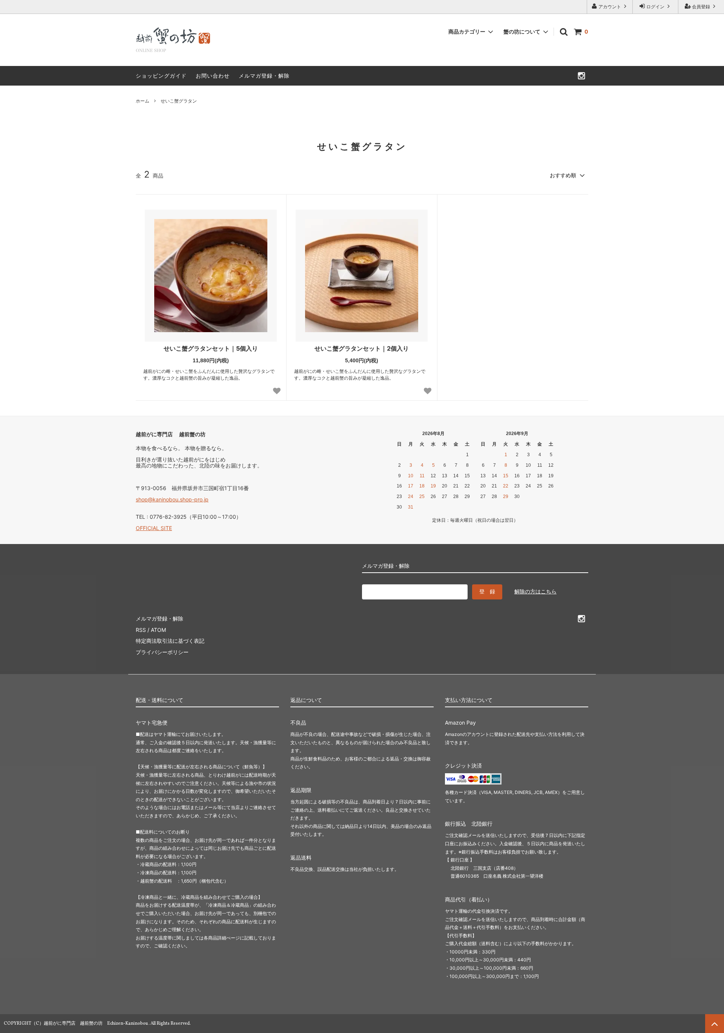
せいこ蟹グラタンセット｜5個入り (211, 348)
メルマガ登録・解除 (264, 75)
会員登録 (701, 6)
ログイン (655, 6)
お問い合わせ (213, 75)
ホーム (142, 101)
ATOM (158, 630)
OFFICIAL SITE (154, 528)
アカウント (609, 6)
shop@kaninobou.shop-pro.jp (172, 499)
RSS (141, 630)
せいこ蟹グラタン (179, 101)
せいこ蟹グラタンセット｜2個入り (361, 348)
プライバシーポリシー (162, 652)
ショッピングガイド (161, 75)
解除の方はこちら (535, 591)
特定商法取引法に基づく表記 (170, 641)
